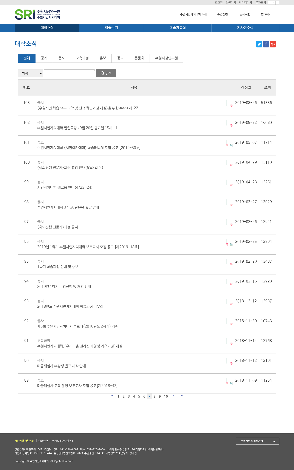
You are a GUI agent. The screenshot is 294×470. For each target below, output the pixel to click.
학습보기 (111, 28)
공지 (44, 58)
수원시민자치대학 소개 (193, 14)
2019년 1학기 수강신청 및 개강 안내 (64, 287)
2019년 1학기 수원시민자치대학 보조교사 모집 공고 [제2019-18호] (88, 247)
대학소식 (47, 28)
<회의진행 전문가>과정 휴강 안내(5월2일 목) (70, 168)
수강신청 (222, 14)
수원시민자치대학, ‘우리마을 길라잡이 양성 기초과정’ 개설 (79, 346)
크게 (270, 3)
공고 (120, 58)
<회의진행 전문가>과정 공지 (57, 227)
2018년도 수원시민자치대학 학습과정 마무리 (70, 307)
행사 (61, 58)
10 (166, 396)
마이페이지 (245, 2)
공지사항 (245, 14)
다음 (174, 396)
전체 (26, 58)
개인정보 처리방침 (24, 440)
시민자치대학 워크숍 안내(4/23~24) (65, 188)
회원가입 (231, 2)
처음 (112, 396)
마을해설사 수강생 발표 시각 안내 (61, 366)
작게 (274, 3)
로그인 (219, 2)
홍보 (103, 58)
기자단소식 (245, 28)
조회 (267, 88)
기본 (277, 3)
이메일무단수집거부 (63, 440)
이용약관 (43, 440)
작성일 (246, 88)
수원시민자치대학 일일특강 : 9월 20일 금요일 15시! (77, 128)
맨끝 (182, 396)
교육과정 (82, 58)
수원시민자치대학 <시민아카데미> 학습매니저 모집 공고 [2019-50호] (89, 148)
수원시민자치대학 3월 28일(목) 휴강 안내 (68, 207)
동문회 (139, 58)
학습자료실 (178, 28)
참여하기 (266, 14)
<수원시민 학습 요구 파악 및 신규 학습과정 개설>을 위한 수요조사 (87, 108)
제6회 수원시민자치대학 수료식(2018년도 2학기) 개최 (77, 326)
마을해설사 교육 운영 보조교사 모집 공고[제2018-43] (77, 386)
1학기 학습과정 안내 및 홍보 (57, 267)
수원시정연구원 (166, 58)
